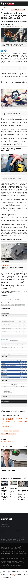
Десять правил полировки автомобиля (12, 68)
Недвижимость (18, 530)
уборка (13, 433)
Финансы (17, 531)
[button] (24, 446)
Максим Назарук (19, 26)
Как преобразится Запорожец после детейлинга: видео (11, 114)
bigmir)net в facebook (7, 441)
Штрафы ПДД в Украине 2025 (18, 9)
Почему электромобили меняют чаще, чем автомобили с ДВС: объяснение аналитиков (23, 494)
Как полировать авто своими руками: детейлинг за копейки (11, 179)
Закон (18, 7)
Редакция (21, 546)
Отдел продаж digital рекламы (18, 553)
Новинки (9, 7)
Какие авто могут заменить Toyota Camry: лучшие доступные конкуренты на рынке (4, 493)
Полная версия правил (6, 567)
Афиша (2, 530)
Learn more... (17, 576)
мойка (6, 431)
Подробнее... (8, 572)
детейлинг (16, 431)
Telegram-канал (18, 410)
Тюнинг (13, 7)
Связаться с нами (5, 547)
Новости (3, 531)
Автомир (3, 7)
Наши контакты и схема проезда (9, 546)
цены (10, 431)
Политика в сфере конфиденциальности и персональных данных (12, 550)
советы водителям (5, 433)
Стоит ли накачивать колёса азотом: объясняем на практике (12, 469)
